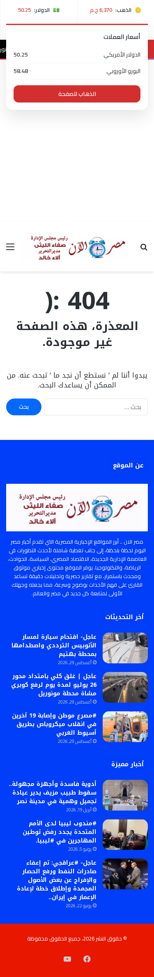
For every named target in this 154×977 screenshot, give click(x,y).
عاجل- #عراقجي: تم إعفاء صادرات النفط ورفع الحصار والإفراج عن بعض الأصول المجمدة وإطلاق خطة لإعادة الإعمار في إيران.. (57, 880)
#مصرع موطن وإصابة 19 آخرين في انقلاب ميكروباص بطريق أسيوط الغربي (54, 724)
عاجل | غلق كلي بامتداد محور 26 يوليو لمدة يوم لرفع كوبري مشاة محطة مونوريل (54, 685)
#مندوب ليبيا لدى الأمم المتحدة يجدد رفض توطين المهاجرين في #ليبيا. (60, 832)
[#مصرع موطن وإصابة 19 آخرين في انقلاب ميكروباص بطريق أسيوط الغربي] (125, 726)
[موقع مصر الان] (77, 247)
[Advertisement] (77, 141)
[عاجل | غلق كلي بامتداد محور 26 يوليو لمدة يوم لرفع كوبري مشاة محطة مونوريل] (125, 687)
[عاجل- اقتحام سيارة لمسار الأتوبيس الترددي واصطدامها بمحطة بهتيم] (125, 648)
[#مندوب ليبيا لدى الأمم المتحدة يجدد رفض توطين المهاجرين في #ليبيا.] (125, 834)
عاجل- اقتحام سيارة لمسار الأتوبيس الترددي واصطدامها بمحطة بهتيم (54, 645)
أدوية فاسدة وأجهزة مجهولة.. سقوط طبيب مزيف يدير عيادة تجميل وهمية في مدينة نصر (53, 793)
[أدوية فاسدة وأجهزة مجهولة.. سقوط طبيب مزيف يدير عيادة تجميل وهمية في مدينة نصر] (125, 795)
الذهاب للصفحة (77, 94)
